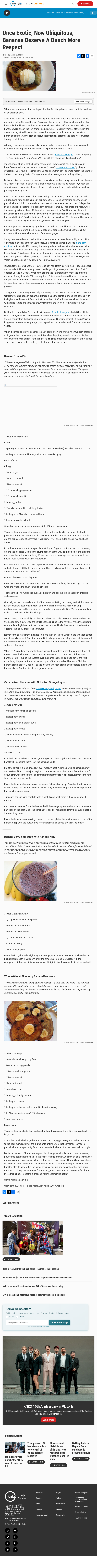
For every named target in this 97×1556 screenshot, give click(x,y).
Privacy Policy (44, 1326)
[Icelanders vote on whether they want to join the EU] (15, 1447)
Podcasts (59, 1498)
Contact (39, 1498)
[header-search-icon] (73, 4)
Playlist (58, 1493)
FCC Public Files (81, 1518)
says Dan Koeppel (64, 154)
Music (11, 1317)
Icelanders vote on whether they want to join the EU (14, 1461)
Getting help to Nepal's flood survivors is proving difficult (81, 1448)
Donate (86, 4)
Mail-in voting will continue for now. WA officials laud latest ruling (33, 1286)
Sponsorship (61, 1515)
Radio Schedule (42, 1515)
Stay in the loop (59, 1322)
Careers (59, 1509)
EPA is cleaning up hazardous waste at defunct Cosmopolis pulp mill (34, 1294)
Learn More (48, 1420)
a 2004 (39, 688)
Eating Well (48, 688)
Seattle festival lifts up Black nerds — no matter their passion (31, 1269)
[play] (7, 12)
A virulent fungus (60, 312)
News (21, 1317)
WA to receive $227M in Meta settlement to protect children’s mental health (37, 1277)
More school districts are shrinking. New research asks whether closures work (59, 1451)
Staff (38, 1504)
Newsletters (60, 1504)
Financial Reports (82, 1493)
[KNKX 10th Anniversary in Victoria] (48, 1368)
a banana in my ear (65, 167)
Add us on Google (83, 102)
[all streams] (93, 13)
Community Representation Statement (81, 1500)
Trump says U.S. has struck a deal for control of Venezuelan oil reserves (36, 1450)
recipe (58, 688)
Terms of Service (82, 1507)
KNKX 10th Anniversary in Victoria (48, 1406)
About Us (39, 1493)
